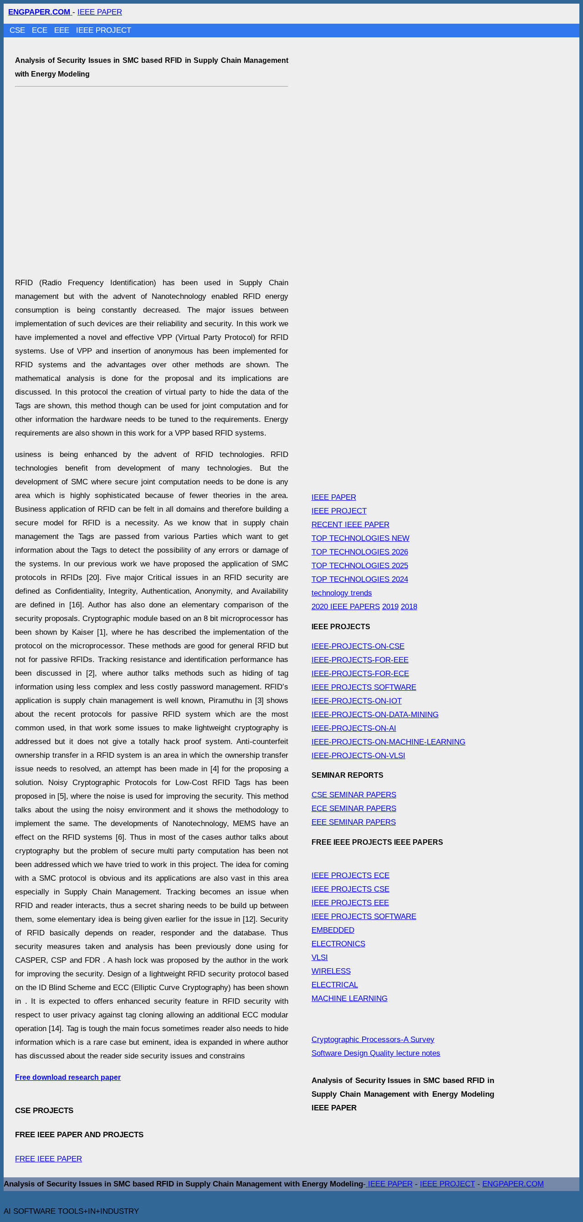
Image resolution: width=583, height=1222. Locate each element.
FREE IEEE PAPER (48, 1159)
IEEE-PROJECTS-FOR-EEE (360, 660)
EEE (63, 30)
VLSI (320, 957)
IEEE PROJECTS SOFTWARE (364, 687)
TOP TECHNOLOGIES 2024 (360, 579)
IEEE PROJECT (103, 30)
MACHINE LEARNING (350, 998)
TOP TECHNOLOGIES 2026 (360, 552)
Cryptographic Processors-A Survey (373, 1039)
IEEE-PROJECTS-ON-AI (354, 728)
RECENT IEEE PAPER (350, 524)
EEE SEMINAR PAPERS (354, 822)
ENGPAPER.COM (513, 1184)
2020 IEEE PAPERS (346, 606)
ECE (41, 30)
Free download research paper (68, 1077)
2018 (409, 606)
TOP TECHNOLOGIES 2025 (360, 565)
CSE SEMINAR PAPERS (354, 795)
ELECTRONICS (338, 944)
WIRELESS (331, 971)
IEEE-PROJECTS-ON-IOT (357, 701)
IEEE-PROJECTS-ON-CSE (358, 646)
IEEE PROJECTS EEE (350, 903)
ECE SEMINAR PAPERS (354, 808)
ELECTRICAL (335, 985)
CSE (18, 30)
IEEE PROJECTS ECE (350, 875)
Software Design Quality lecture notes (376, 1053)
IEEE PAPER (99, 12)
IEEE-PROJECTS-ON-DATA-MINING (375, 714)
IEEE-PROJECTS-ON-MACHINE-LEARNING (388, 742)
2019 (390, 606)
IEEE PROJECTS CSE (350, 889)
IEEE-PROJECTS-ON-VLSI (358, 755)
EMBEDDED (333, 930)
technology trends (342, 593)
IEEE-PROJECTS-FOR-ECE (360, 673)
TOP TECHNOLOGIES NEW (360, 538)
